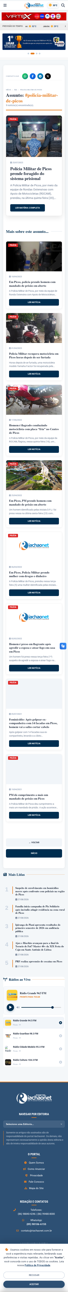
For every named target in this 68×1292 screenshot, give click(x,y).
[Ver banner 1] (28, 53)
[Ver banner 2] (32, 53)
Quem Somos (36, 1162)
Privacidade (36, 1175)
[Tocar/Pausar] (10, 1007)
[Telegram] (40, 76)
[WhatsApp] (25, 76)
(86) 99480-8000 (46, 1213)
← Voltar (34, 842)
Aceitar (34, 1284)
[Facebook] (33, 76)
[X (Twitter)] (48, 76)
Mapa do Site (36, 1188)
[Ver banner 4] (39, 53)
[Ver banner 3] (36, 53)
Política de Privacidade (37, 1265)
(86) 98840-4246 (26, 1213)
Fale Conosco (36, 1181)
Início (8, 90)
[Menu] (5, 5)
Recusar (34, 1275)
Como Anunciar (36, 1169)
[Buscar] (63, 5)
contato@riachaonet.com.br (36, 1230)
